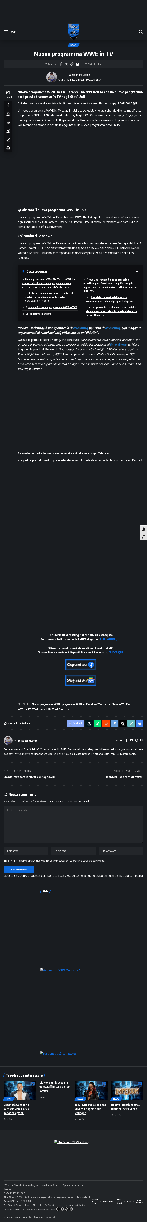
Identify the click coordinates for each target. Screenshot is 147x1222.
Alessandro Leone (79, 74)
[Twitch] (141, 740)
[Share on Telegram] (8, 130)
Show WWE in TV (100, 704)
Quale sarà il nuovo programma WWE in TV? (51, 307)
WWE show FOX (41, 709)
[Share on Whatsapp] (8, 113)
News (73, 45)
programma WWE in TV (75, 704)
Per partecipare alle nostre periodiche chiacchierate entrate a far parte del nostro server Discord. (111, 311)
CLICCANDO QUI (110, 639)
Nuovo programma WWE (46, 704)
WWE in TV (24, 709)
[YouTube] (131, 740)
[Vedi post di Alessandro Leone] (51, 77)
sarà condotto (70, 243)
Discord (137, 460)
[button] (7, 31)
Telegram (104, 453)
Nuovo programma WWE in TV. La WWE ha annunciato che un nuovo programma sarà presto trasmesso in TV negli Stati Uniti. (48, 283)
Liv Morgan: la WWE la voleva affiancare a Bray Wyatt (54, 1087)
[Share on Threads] (123, 723)
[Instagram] (136, 740)
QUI (134, 103)
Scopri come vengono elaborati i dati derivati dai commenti (105, 875)
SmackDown (118, 344)
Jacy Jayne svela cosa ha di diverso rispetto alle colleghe (91, 1109)
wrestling (80, 328)
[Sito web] (122, 740)
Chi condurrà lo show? (38, 313)
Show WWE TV (120, 704)
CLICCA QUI (116, 652)
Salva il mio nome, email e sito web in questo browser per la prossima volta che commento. (56, 860)
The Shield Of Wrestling (16, 1205)
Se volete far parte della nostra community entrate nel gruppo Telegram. (110, 299)
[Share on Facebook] (60, 64)
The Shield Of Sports (59, 1185)
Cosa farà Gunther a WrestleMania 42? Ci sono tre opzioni (17, 1109)
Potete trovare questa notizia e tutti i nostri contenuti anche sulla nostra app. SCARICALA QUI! (49, 297)
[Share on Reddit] (8, 122)
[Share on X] (66, 64)
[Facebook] (126, 740)
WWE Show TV (60, 709)
